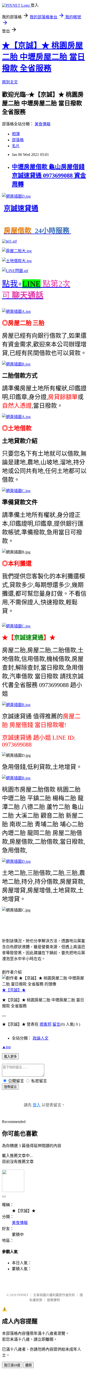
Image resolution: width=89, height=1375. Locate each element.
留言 (56, 1024)
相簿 (16, 134)
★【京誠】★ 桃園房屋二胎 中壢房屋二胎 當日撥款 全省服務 (43, 57)
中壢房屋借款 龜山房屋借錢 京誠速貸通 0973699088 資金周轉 (49, 175)
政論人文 (40, 1038)
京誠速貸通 (21, 208)
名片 (16, 146)
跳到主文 (10, 82)
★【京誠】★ (14, 990)
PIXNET (22, 1295)
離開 (28, 1365)
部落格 (18, 140)
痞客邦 (45, 1024)
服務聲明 (53, 1300)
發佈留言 (10, 1087)
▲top (6, 1047)
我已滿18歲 (12, 1365)
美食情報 (42, 124)
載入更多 (10, 1056)
